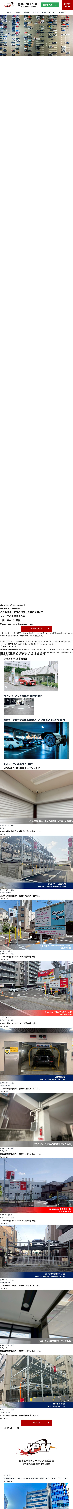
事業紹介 (26, 12)
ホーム (9, 12)
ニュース (35, 12)
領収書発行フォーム (50, 5)
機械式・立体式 (5, 893)
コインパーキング (6, 951)
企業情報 (17, 12)
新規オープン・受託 (48, 12)
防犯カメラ (4, 828)
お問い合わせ (62, 12)
